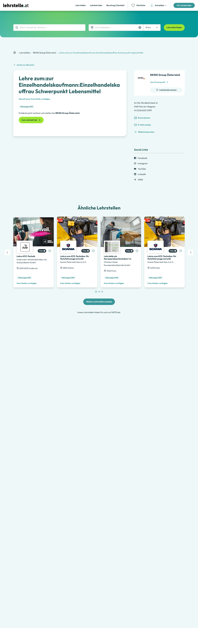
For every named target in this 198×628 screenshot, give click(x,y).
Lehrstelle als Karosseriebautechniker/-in (117, 257)
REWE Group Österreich (44, 52)
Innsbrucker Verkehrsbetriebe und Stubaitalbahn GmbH (32, 261)
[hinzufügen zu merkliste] (50, 251)
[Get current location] (139, 27)
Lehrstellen (80, 5)
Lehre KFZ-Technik (26, 256)
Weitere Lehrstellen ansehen (99, 301)
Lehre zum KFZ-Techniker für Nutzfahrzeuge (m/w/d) (74, 257)
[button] (158, 5)
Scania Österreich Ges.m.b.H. (73, 262)
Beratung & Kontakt (115, 5)
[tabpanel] (33, 252)
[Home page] (15, 52)
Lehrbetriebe (96, 5)
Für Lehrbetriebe (184, 5)
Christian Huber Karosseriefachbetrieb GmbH (117, 263)
